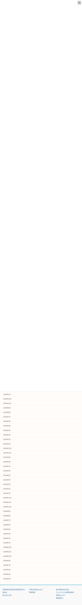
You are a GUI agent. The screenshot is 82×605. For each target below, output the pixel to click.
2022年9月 (7, 408)
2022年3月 (7, 435)
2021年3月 (7, 484)
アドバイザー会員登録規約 (65, 592)
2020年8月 (7, 516)
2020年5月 (7, 525)
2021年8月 (7, 462)
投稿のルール (60, 595)
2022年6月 (7, 421)
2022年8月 (7, 412)
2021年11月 (7, 453)
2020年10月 (7, 507)
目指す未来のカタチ (36, 589)
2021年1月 (7, 493)
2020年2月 (7, 538)
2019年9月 (7, 561)
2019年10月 (7, 556)
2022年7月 (7, 417)
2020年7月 (7, 520)
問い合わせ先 (7, 595)
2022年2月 (7, 439)
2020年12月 (7, 498)
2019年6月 (7, 570)
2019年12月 (7, 547)
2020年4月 (7, 529)
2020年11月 (7, 502)
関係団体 (32, 592)
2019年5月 (7, 574)
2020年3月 (7, 534)
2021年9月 (7, 457)
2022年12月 (7, 399)
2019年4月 (7, 579)
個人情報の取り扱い (62, 589)
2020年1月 (7, 543)
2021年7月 (7, 466)
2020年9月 (7, 511)
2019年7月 (7, 565)
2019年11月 (7, 552)
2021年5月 (7, 475)
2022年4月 (7, 430)
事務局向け (59, 598)
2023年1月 (7, 394)
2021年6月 (7, 471)
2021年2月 (7, 489)
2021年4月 (7, 480)
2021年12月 (7, 448)
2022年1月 (7, 444)
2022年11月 (7, 403)
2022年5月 (7, 426)
